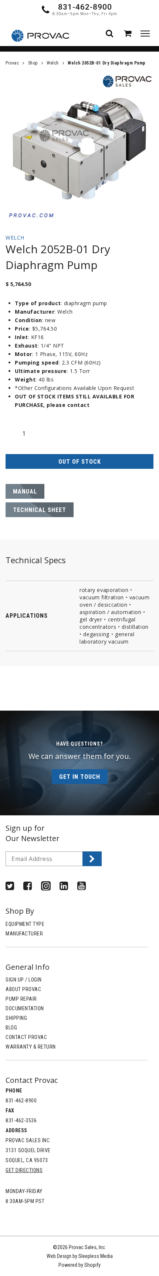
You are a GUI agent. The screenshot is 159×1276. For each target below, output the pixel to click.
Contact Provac (26, 1037)
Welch (53, 63)
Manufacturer (24, 934)
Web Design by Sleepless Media (80, 1256)
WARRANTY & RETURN (31, 1047)
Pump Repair (21, 999)
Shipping (16, 1018)
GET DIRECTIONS (24, 1170)
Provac (12, 63)
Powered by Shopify (79, 1265)
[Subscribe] (92, 858)
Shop (33, 63)
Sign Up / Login (24, 980)
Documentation (25, 1008)
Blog (11, 1028)
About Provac (23, 989)
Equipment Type (25, 924)
